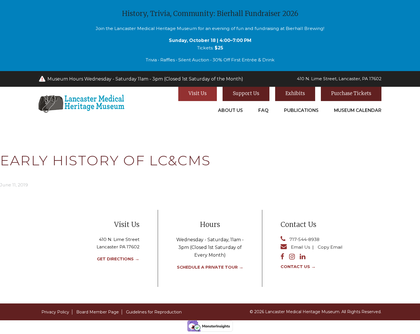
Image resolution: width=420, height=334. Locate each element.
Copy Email (330, 247)
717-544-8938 (304, 239)
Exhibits (295, 93)
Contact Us (295, 266)
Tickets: (210, 48)
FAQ (263, 110)
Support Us (246, 93)
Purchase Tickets (351, 93)
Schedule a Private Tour (207, 267)
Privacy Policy (55, 312)
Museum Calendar (357, 110)
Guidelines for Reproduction (154, 312)
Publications (301, 110)
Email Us (300, 247)
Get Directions (115, 258)
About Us (230, 110)
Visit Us (198, 93)
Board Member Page (97, 312)
